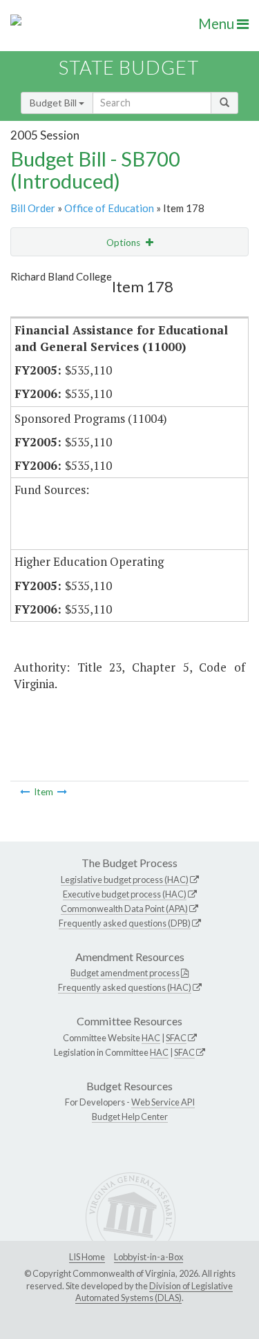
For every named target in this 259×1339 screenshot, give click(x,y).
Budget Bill (54, 102)
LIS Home (87, 1256)
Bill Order (32, 208)
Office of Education (109, 208)
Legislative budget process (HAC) (125, 879)
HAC (151, 1037)
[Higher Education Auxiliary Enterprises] (62, 791)
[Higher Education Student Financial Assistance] (25, 791)
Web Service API (163, 1102)
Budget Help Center (130, 1116)
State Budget (129, 67)
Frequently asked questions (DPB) (125, 923)
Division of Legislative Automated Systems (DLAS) (154, 1292)
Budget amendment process (125, 972)
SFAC (176, 1037)
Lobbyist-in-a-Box (148, 1256)
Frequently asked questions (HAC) (124, 987)
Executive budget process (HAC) (124, 894)
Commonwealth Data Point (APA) (124, 908)
